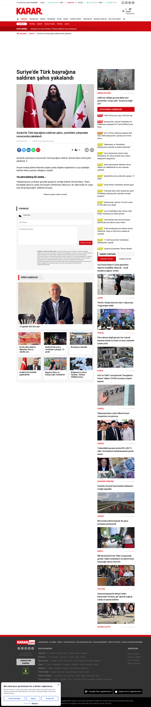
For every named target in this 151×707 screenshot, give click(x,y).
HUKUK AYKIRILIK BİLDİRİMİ (131, 642)
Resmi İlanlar (100, 19)
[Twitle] (24, 150)
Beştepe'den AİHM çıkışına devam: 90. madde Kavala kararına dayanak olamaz (61, 29)
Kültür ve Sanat (88, 679)
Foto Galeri (44, 679)
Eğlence (84, 668)
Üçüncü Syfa (61, 653)
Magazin (58, 668)
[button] (72, 150)
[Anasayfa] (18, 19)
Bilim (88, 672)
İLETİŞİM (52, 642)
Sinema (70, 675)
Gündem (58, 675)
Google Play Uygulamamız (100, 691)
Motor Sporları (86, 664)
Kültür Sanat (114, 19)
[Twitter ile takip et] (133, 2)
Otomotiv (68, 660)
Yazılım (81, 672)
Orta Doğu (53, 657)
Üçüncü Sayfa (49, 24)
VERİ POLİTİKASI (114, 642)
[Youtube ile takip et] (122, 2)
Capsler (63, 679)
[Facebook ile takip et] (129, 2)
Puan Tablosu (133, 660)
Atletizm (75, 664)
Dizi (64, 675)
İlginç (83, 675)
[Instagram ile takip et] (32, 648)
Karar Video (75, 19)
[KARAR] (29, 11)
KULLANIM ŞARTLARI (84, 642)
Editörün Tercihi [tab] (125, 259)
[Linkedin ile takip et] (29, 648)
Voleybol (67, 664)
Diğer (96, 664)
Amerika (62, 657)
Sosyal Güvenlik (86, 660)
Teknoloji (43, 671)
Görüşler (87, 19)
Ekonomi (51, 19)
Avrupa (70, 657)
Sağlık (65, 668)
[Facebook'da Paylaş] (19, 150)
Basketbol (57, 664)
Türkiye (59, 24)
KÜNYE (59, 642)
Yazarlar (33, 19)
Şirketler (97, 660)
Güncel (24, 19)
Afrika (82, 657)
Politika (32, 24)
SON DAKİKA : (22, 29)
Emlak (60, 660)
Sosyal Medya (71, 672)
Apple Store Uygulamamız (130, 691)
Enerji (75, 660)
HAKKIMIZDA (43, 642)
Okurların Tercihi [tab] (106, 259)
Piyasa (53, 660)
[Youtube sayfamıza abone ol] (25, 648)
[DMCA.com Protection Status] (25, 671)
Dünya (43, 19)
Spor (59, 19)
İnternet (60, 672)
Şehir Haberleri (134, 663)
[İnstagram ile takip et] (126, 2)
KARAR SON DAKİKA (25, 661)
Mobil (53, 672)
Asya (77, 657)
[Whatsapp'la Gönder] (33, 150)
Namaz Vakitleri (134, 657)
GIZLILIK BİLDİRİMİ (100, 642)
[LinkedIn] (29, 150)
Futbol (49, 664)
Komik (77, 675)
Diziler (51, 668)
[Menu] (123, 19)
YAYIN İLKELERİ (69, 642)
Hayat (66, 19)
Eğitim (39, 24)
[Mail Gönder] (38, 150)
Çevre (67, 24)
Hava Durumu (133, 654)
